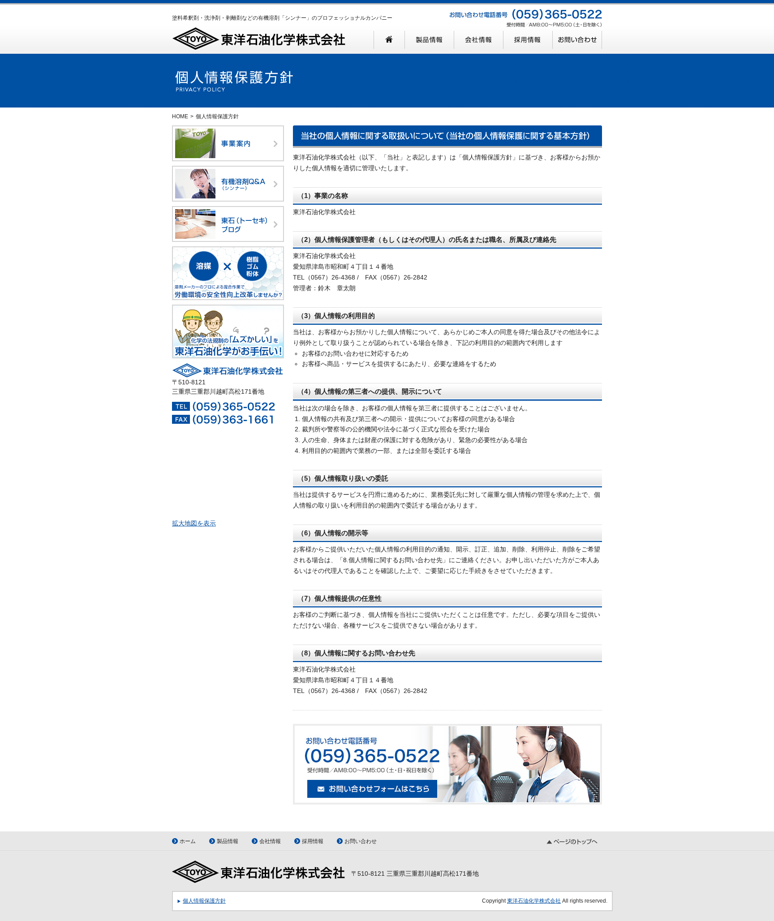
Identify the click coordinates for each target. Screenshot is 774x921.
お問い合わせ (360, 841)
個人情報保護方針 (204, 901)
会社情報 (270, 841)
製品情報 (227, 841)
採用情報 (312, 841)
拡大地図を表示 (194, 523)
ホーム (188, 841)
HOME (180, 116)
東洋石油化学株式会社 (534, 901)
